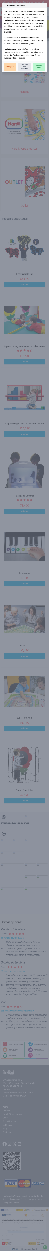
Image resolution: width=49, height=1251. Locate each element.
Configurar (10, 67)
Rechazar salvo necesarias (24, 67)
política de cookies (17, 58)
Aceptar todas (39, 67)
